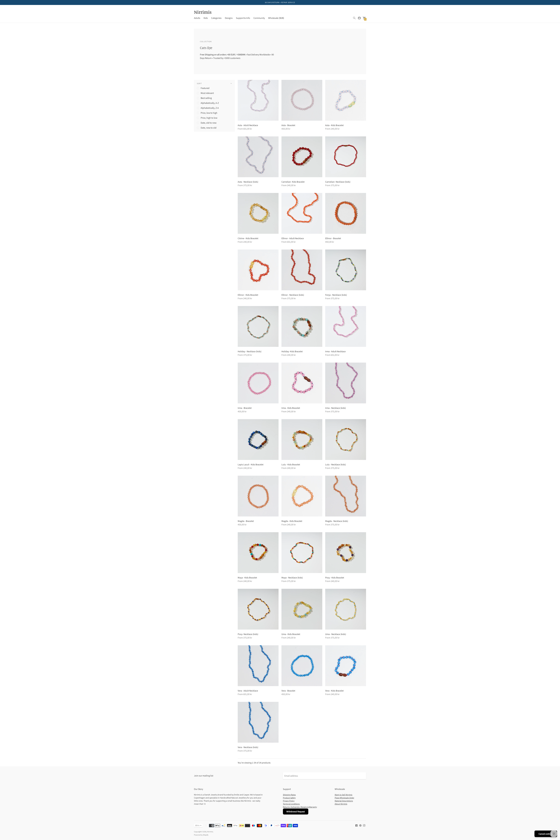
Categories (216, 18)
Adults (197, 18)
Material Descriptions (344, 800)
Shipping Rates (289, 794)
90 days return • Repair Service (280, 2)
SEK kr (197, 825)
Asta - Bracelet (288, 125)
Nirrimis (210, 832)
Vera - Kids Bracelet (334, 690)
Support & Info (243, 18)
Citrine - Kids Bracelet (248, 238)
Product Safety (289, 797)
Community (259, 18)
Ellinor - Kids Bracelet (248, 294)
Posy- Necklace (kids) (248, 634)
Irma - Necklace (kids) (335, 408)
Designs (229, 18)
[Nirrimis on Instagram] (364, 825)
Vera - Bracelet (288, 690)
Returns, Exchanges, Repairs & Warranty (300, 807)
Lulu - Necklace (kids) (335, 464)
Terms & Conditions (291, 804)
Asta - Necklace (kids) (248, 181)
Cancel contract (546, 833)
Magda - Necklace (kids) (336, 521)
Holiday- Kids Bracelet (292, 351)
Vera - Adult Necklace (248, 690)
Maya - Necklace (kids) (292, 577)
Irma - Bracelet (245, 408)
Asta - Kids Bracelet (334, 125)
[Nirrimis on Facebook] (356, 825)
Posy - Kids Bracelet (334, 577)
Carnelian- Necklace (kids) (337, 181)
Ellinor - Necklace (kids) (292, 294)
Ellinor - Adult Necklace (292, 238)
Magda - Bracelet (246, 521)
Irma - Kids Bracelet (290, 408)
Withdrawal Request (295, 811)
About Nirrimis (341, 804)
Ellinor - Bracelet (333, 238)
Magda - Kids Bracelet (291, 521)
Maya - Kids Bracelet (247, 577)
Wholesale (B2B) (276, 18)
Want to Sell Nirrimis (343, 794)
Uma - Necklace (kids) (335, 634)
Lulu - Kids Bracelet (290, 464)
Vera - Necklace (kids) (248, 747)
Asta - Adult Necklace (248, 125)
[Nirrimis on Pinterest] (360, 825)
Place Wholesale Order (344, 797)
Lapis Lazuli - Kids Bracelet (250, 464)
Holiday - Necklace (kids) (249, 351)
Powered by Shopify (201, 835)
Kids (206, 18)
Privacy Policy (288, 800)
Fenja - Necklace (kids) (336, 294)
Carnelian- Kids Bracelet (292, 181)
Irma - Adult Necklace (335, 351)
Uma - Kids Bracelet (290, 634)
